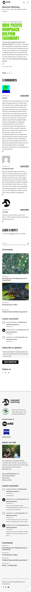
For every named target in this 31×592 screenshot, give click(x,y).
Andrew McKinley (11, 322)
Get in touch (5, 478)
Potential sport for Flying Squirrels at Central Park (14, 279)
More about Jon (6, 469)
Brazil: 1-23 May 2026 (9, 565)
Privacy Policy (6, 584)
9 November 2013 (5, 166)
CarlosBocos (10, 337)
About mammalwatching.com (10, 474)
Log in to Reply (24, 96)
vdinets (4, 98)
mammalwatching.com (18, 582)
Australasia (15, 21)
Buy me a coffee (7, 480)
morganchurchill (7, 169)
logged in (12, 234)
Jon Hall (5, 212)
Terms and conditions (8, 476)
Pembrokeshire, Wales (10, 305)
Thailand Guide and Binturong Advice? (15, 312)
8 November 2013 (5, 21)
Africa (8, 9)
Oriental (20, 21)
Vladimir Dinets (10, 330)
